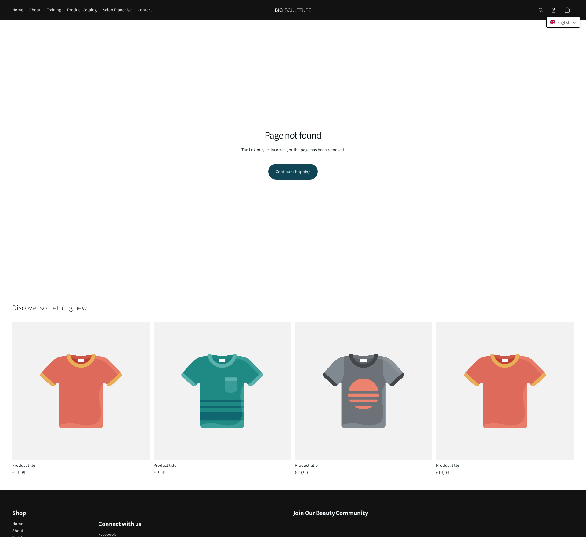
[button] (563, 22)
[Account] (553, 10)
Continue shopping (293, 171)
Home (17, 523)
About (18, 530)
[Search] (541, 10)
